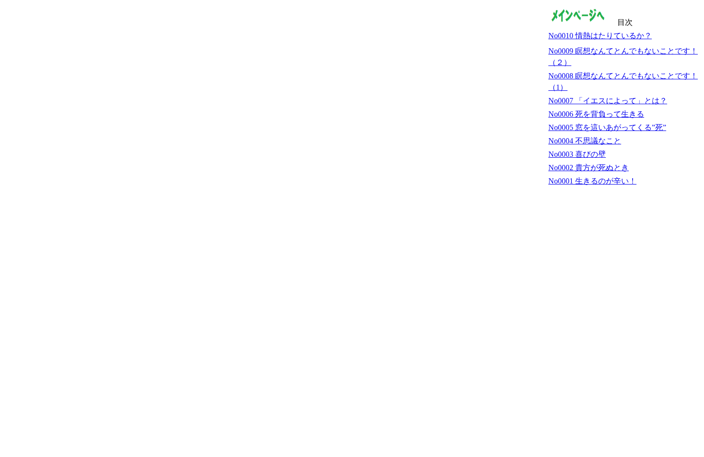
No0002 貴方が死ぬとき (588, 167)
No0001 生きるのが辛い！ (592, 181)
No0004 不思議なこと (584, 141)
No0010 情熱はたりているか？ (600, 36)
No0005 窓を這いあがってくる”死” (607, 127)
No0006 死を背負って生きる (596, 114)
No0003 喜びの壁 (577, 154)
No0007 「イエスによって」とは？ (607, 101)
